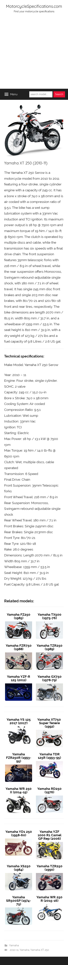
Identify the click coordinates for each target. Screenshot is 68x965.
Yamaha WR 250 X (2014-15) (19, 790)
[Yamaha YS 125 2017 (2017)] (18, 726)
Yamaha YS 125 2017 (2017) (19, 721)
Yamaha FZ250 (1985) (18, 616)
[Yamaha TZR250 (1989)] (49, 652)
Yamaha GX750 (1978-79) (49, 678)
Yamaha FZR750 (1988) (19, 647)
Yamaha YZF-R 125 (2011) (18, 678)
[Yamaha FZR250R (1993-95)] (18, 764)
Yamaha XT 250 (39, 949)
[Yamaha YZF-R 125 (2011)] (18, 683)
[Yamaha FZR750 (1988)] (18, 652)
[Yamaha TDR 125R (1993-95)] (49, 761)
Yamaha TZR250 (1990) (49, 867)
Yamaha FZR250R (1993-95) (18, 757)
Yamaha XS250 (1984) (19, 867)
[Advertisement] (34, 53)
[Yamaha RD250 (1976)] (49, 795)
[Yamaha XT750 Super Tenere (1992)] (49, 730)
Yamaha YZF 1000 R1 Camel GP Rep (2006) (49, 835)
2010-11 (14, 949)
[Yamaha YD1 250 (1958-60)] (18, 838)
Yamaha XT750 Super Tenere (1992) (49, 723)
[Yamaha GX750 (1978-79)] (49, 683)
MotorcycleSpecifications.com (34, 6)
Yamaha (14, 945)
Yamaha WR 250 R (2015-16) (49, 898)
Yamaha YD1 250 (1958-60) (18, 833)
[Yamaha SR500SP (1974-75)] (18, 907)
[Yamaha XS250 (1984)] (18, 873)
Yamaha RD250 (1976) (49, 790)
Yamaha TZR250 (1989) (49, 647)
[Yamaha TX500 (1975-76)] (49, 621)
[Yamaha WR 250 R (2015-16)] (49, 904)
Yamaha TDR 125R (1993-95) (49, 755)
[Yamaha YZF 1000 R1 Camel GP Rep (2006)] (49, 842)
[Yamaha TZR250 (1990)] (49, 873)
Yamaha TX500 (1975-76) (49, 616)
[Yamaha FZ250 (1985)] (18, 621)
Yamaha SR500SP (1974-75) (18, 900)
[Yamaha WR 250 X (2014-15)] (18, 795)
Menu (14, 94)
